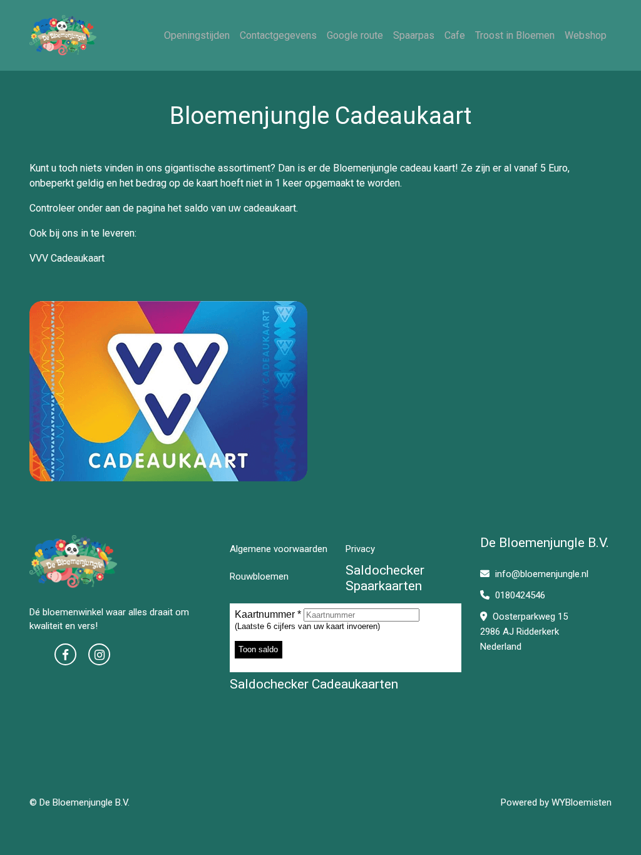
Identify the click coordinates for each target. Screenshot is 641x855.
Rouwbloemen (259, 576)
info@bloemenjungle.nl (541, 574)
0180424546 (519, 595)
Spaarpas (413, 35)
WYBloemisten (581, 802)
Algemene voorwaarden (278, 549)
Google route (355, 35)
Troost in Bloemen (515, 35)
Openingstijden (197, 35)
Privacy (360, 549)
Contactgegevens (278, 35)
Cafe (454, 35)
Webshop (586, 35)
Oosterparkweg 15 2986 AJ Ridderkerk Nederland (524, 631)
